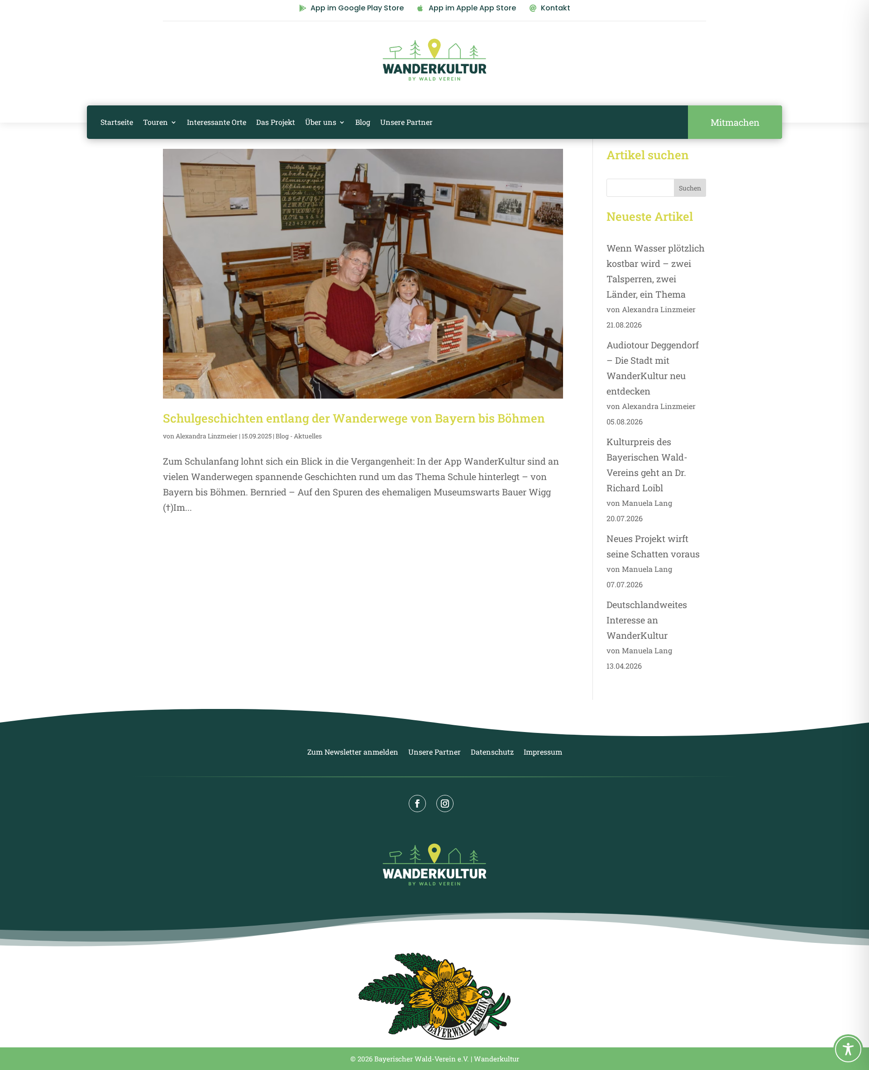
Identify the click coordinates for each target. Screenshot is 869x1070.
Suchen (690, 188)
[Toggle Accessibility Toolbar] (848, 1049)
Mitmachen (735, 122)
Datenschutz (492, 752)
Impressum (543, 752)
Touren (155, 122)
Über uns (320, 122)
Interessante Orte (216, 122)
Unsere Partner (406, 122)
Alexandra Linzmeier (207, 436)
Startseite (116, 122)
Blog (362, 122)
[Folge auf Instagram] (445, 803)
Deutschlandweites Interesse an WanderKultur (646, 620)
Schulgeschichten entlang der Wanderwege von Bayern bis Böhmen (354, 418)
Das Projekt (275, 122)
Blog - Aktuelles (299, 436)
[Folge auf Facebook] (417, 803)
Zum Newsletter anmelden (352, 752)
